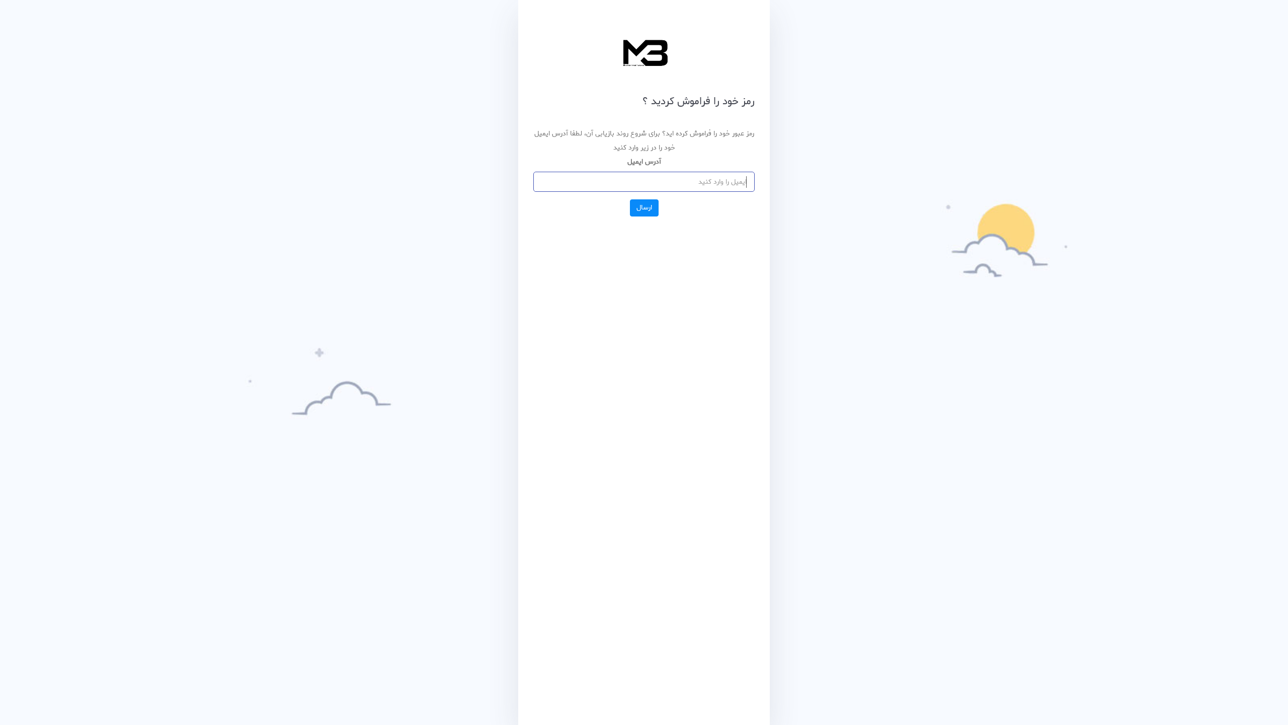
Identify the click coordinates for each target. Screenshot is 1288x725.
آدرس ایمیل (644, 162)
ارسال (644, 207)
